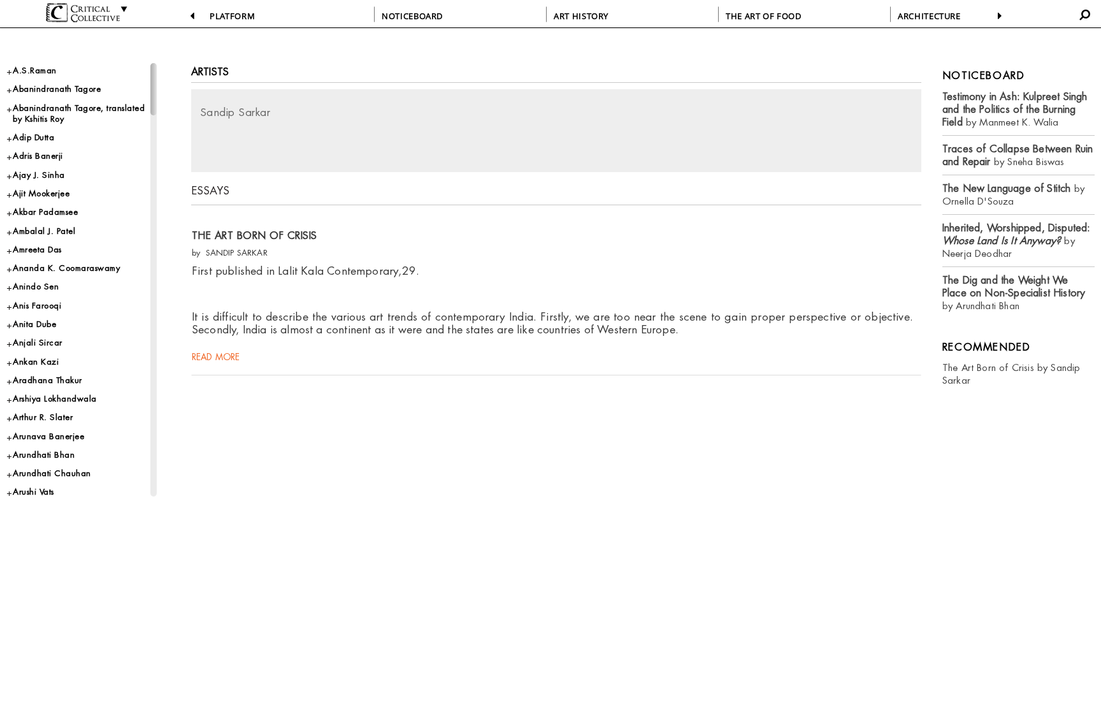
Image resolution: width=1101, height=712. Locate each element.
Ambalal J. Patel (44, 231)
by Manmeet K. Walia (1015, 109)
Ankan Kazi (36, 361)
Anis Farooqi (37, 305)
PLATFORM (232, 16)
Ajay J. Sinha (39, 175)
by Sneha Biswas (1017, 155)
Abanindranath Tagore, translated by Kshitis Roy (79, 113)
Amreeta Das (37, 249)
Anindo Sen (36, 286)
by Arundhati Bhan (1014, 293)
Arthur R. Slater (43, 417)
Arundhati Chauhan (52, 473)
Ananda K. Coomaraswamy (66, 268)
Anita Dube (34, 324)
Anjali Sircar (37, 342)
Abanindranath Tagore (57, 89)
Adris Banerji (38, 155)
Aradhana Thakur (47, 380)
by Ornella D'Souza (1013, 194)
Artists (210, 71)
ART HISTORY (581, 16)
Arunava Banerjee (48, 436)
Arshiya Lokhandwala (55, 398)
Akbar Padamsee (45, 212)
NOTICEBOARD (412, 16)
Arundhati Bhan (44, 454)
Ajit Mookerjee (41, 193)
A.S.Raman (35, 70)
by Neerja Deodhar (1016, 240)
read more (216, 357)
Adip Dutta (33, 137)
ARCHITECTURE (929, 16)
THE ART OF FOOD (764, 16)
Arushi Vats (33, 491)
